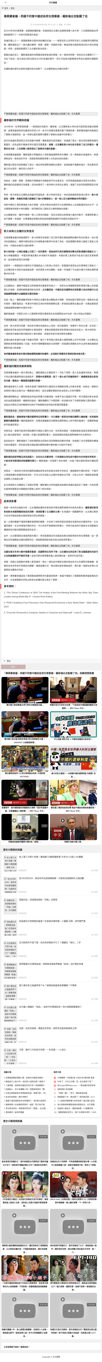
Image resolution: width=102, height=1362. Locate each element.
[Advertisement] (51, 91)
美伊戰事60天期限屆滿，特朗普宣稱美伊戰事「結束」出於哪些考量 (51, 964)
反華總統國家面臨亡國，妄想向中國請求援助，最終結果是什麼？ (33, 1078)
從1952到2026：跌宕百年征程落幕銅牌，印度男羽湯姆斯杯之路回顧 (51, 878)
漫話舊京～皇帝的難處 (15, 1112)
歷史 (13, 8)
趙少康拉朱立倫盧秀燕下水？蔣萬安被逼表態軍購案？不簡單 (47, 985)
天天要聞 (53, 2)
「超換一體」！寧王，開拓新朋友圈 (72, 1093)
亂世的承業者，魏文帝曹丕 (17, 1097)
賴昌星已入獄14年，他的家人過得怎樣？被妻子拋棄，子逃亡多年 (33, 1081)
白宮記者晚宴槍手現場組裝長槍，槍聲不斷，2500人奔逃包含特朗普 (34, 1093)
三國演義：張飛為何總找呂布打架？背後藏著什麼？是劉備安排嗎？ (33, 1085)
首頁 (6, 8)
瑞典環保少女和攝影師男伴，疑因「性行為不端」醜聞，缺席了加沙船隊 (35, 1104)
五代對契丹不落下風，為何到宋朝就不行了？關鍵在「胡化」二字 (50, 942)
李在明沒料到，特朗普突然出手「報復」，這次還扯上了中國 (30, 1108)
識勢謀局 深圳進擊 (65, 1089)
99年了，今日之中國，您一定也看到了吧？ (75, 1081)
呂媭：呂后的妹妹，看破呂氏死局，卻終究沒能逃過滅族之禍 (47, 1028)
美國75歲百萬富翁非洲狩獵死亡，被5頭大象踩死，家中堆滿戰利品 (33, 1101)
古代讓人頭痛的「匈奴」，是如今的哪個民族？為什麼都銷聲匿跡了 (50, 1007)
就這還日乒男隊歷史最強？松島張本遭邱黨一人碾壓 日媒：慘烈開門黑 (52, 921)
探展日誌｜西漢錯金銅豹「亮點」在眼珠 (38, 900)
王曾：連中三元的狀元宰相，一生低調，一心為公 (42, 1050)
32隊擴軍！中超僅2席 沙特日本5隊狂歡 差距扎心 (77, 1078)
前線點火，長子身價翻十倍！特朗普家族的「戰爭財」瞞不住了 (32, 1089)
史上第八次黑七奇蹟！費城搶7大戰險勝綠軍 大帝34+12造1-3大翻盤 (51, 857)
